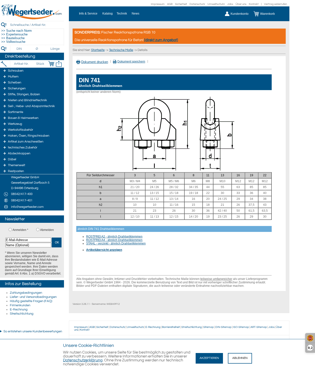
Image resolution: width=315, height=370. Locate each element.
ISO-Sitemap (241, 327)
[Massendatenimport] (59, 64)
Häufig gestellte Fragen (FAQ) (31, 301)
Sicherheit (181, 4)
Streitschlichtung (21, 313)
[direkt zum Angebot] (161, 40)
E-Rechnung (19, 309)
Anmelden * (20, 230)
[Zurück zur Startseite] (32, 18)
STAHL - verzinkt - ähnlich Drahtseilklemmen (116, 243)
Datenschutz (197, 4)
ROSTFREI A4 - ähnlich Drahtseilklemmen (114, 240)
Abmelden (47, 230)
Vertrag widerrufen (275, 4)
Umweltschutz (216, 4)
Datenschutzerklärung (83, 360)
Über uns (241, 4)
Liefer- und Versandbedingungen (33, 297)
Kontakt (254, 4)
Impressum (158, 4)
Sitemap (208, 327)
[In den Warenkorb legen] (51, 64)
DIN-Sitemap (223, 327)
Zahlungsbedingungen (26, 292)
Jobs (230, 4)
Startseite (98, 50)
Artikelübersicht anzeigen (104, 250)
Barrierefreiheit (171, 327)
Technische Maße (121, 50)
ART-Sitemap (259, 327)
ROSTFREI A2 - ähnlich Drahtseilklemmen (114, 236)
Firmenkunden (20, 305)
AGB (170, 4)
